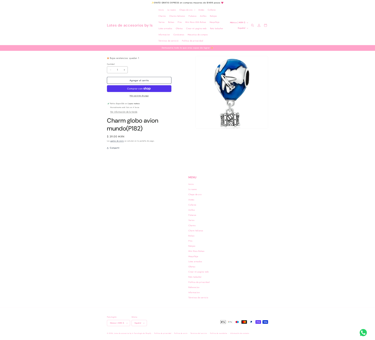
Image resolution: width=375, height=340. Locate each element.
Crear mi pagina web (198, 271)
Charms (192, 225)
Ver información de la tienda (123, 111)
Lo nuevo (192, 189)
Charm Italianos (195, 230)
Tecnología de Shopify (142, 333)
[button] (187, 10)
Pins (190, 240)
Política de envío (180, 333)
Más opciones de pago (139, 95)
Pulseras (192, 215)
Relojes (191, 245)
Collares (192, 204)
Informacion (194, 292)
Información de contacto (239, 333)
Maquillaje (193, 256)
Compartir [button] (115, 147)
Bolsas (191, 235)
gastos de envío (117, 141)
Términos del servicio (198, 333)
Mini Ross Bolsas (196, 251)
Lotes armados (195, 261)
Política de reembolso (218, 333)
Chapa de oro (195, 194)
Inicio (191, 184)
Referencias (194, 287)
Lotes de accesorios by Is (123, 333)
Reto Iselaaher (195, 276)
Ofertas (191, 266)
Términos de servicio (198, 297)
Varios (191, 220)
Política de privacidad (198, 282)
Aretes (191, 199)
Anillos (191, 209)
